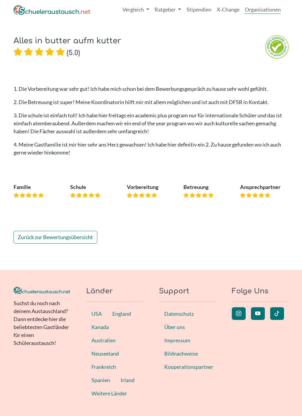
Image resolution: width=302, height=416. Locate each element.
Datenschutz (179, 313)
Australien (103, 340)
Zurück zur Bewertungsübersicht (55, 237)
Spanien (100, 380)
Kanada (100, 327)
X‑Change (228, 9)
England (121, 313)
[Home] (52, 10)
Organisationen (263, 9)
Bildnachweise (181, 353)
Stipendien (198, 9)
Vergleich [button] (133, 9)
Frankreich (103, 367)
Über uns (174, 327)
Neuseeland (105, 353)
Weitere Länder (109, 393)
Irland (127, 380)
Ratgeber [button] (166, 9)
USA (96, 313)
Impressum (177, 340)
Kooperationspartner (188, 367)
